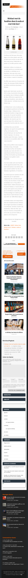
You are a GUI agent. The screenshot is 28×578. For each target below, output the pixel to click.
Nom (4, 379)
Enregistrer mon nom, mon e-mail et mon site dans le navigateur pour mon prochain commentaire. (14, 386)
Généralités (6, 449)
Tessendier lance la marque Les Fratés (13, 541)
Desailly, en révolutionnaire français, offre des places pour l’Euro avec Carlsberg (13, 476)
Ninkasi (14, 227)
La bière (6, 419)
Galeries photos (7, 446)
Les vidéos (6, 435)
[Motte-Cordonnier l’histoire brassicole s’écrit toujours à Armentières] (14, 269)
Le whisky (6, 425)
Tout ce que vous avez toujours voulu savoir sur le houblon (14, 471)
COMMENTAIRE (7, 364)
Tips (21, 574)
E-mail (13, 379)
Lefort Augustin (8, 552)
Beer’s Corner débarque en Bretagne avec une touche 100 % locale (15, 511)
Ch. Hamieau (14, 27)
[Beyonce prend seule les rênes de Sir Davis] (4, 525)
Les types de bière (10, 422)
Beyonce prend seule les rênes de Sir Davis (15, 525)
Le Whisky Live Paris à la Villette (14, 332)
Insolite (5, 452)
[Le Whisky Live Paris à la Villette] (14, 325)
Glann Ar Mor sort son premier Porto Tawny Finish (14, 296)
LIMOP (12, 225)
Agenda (5, 412)
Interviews (6, 455)
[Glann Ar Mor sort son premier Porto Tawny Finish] (14, 288)
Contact (6, 415)
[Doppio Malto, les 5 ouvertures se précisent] (14, 306)
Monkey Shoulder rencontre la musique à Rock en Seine (16, 497)
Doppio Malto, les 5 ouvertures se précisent (14, 314)
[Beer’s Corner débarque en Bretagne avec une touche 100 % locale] (4, 511)
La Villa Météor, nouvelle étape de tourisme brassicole (14, 467)
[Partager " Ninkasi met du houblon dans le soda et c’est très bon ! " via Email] (19, 237)
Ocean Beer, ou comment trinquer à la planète (16, 518)
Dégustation (7, 443)
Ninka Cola (18, 225)
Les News (11, 29)
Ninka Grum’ (7, 227)
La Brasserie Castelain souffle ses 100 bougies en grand (16, 504)
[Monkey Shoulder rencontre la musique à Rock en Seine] (4, 498)
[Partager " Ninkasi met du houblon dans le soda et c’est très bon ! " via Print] (22, 237)
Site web (20, 379)
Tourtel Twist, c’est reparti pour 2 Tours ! (14, 564)
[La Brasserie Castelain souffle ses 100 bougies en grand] (4, 504)
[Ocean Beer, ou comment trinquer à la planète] (4, 518)
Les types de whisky (10, 428)
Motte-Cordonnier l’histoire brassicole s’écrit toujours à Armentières (14, 278)
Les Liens (6, 432)
